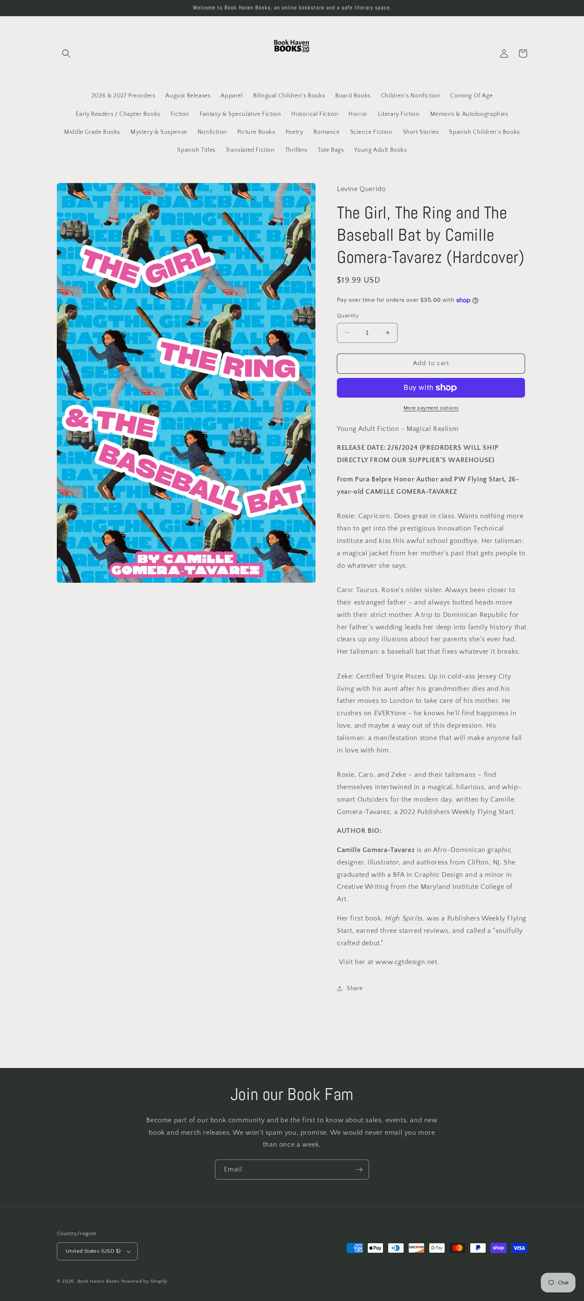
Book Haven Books (98, 1281)
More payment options (431, 408)
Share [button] (355, 988)
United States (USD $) (93, 1251)
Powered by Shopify (144, 1281)
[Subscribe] (359, 1169)
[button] (66, 53)
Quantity (348, 316)
